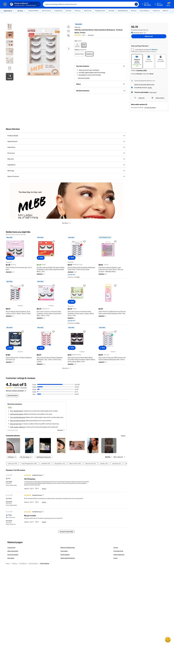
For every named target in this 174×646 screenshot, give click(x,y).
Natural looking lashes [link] (17, 421)
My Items (133, 10)
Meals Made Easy (123, 10)
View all (123, 435)
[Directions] (124, 153)
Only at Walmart (144, 10)
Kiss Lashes (10, 558)
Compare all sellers (150, 107)
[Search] (136, 4)
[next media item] (68, 48)
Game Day (111, 10)
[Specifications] (124, 141)
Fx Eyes (115, 547)
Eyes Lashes (64, 551)
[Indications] (124, 147)
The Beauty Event (100, 10)
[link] (108, 445)
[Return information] (144, 32)
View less (60, 430)
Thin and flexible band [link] (17, 417)
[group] (84, 35)
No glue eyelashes (12, 554)
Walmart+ (166, 10)
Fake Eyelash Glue (118, 554)
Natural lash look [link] (16, 424)
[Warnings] (124, 170)
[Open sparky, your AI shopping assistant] (168, 640)
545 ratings (91, 35)
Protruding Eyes (118, 551)
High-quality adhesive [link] (17, 427)
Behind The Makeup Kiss (68, 547)
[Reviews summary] (86, 35)
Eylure (115, 558)
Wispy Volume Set (12, 551)
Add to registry (160, 98)
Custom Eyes (11, 547)
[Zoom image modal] (68, 35)
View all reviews (12, 395)
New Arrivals (88, 10)
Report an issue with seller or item (144, 84)
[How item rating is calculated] (25, 391)
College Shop (58, 10)
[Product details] (124, 135)
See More (65, 223)
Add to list (141, 98)
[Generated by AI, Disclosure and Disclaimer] (17, 430)
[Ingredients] (124, 164)
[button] (146, 4)
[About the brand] (124, 176)
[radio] (77, 45)
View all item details (84, 78)
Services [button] (20, 11)
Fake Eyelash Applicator (68, 558)
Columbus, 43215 (141, 70)
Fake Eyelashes (65, 554)
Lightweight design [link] (16, 414)
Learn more (153, 92)
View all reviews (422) (66, 531)
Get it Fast (68, 10)
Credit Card (156, 10)
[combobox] (91, 4)
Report (44, 488)
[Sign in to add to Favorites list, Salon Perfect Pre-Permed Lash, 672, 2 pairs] (22, 241)
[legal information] (147, 30)
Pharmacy (78, 10)
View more (65, 368)
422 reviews (24, 387)
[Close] (37, 11)
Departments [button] (8, 11)
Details (150, 87)
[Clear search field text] (131, 4)
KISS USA (77, 27)
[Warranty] (124, 159)
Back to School (46, 10)
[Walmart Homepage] (5, 4)
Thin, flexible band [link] (16, 411)
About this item (13, 129)
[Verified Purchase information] (43, 475)
